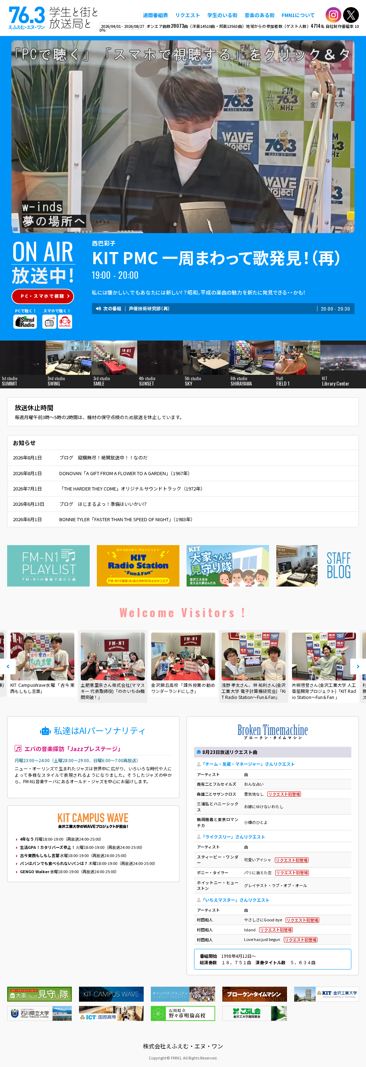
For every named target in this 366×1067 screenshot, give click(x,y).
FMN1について (298, 15)
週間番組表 (155, 15)
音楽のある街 (259, 15)
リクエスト (187, 15)
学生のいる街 (222, 15)
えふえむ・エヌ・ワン (53, 18)
